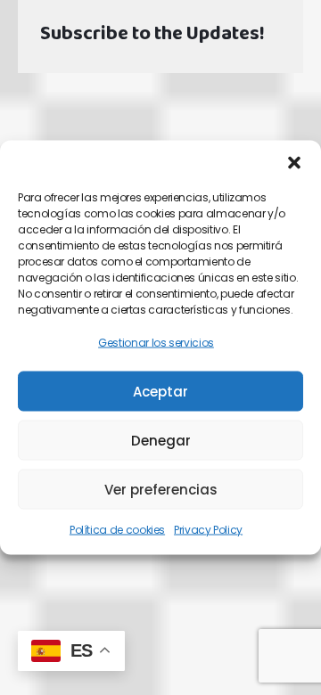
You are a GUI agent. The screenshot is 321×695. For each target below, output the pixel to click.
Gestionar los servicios (156, 342)
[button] (294, 163)
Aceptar (160, 391)
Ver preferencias (161, 489)
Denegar (161, 440)
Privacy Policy (208, 529)
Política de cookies (117, 529)
